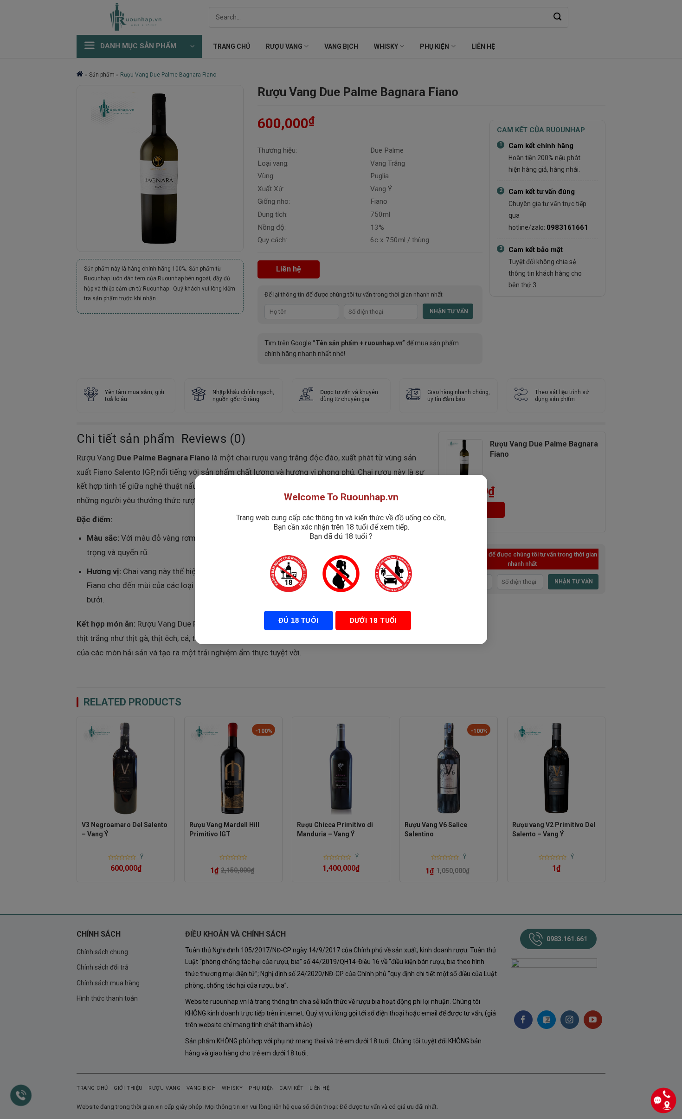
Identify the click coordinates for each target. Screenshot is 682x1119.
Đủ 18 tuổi (298, 620)
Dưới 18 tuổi (373, 620)
